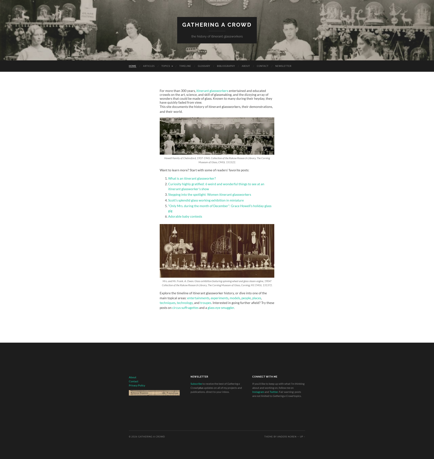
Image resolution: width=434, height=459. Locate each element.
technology (185, 303)
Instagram (258, 391)
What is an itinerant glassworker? (192, 178)
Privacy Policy (137, 385)
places (256, 298)
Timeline (185, 66)
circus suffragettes (185, 308)
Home (132, 66)
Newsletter (283, 66)
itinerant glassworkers (212, 91)
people (246, 298)
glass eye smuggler (221, 308)
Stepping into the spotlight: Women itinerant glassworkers (209, 194)
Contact (263, 66)
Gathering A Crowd (217, 25)
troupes (205, 303)
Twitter (274, 391)
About (246, 66)
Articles (149, 66)
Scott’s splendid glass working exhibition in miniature (206, 200)
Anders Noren (287, 436)
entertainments (198, 298)
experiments (219, 298)
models (235, 298)
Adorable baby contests (185, 216)
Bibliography (226, 66)
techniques (167, 303)
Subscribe (196, 383)
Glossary (204, 66)
